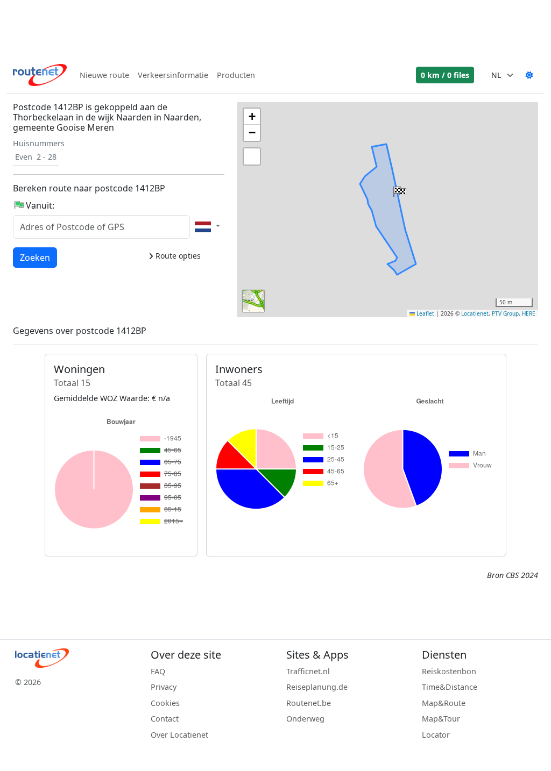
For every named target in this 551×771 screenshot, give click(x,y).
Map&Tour (441, 718)
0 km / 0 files (445, 75)
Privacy (163, 687)
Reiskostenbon (449, 671)
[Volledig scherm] (252, 156)
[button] (398, 189)
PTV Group (505, 313)
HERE (528, 313)
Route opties (177, 256)
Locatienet (475, 313)
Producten (236, 75)
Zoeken (35, 257)
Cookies (165, 703)
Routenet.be (308, 703)
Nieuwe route (104, 75)
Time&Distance (449, 687)
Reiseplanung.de (317, 687)
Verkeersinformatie (173, 75)
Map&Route (443, 703)
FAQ (158, 671)
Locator (436, 735)
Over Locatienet (179, 735)
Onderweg (305, 718)
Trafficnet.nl (308, 671)
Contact (165, 718)
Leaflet (424, 313)
